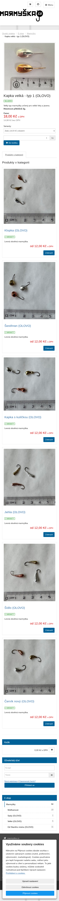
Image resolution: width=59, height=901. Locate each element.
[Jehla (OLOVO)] (29, 477)
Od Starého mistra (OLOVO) (30, 827)
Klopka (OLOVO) (15, 230)
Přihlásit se (30, 785)
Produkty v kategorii (14, 155)
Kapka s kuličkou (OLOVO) (22, 417)
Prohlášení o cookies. (15, 873)
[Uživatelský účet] (38, 4)
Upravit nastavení (30, 881)
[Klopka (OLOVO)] (29, 196)
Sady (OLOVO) (30, 816)
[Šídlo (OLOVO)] (29, 572)
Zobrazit (49, 253)
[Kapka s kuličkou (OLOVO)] (29, 384)
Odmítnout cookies (30, 887)
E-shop (21, 34)
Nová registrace (10, 781)
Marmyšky (31, 34)
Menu (50, 5)
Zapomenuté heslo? (27, 781)
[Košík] (30, 4)
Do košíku (13, 143)
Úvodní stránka (8, 34)
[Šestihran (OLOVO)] (29, 290)
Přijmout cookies (30, 893)
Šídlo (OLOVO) (14, 607)
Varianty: (7, 126)
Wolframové (30, 810)
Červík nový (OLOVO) (19, 701)
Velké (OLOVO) (30, 821)
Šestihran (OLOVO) (17, 325)
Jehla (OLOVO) (14, 512)
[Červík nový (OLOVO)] (29, 667)
